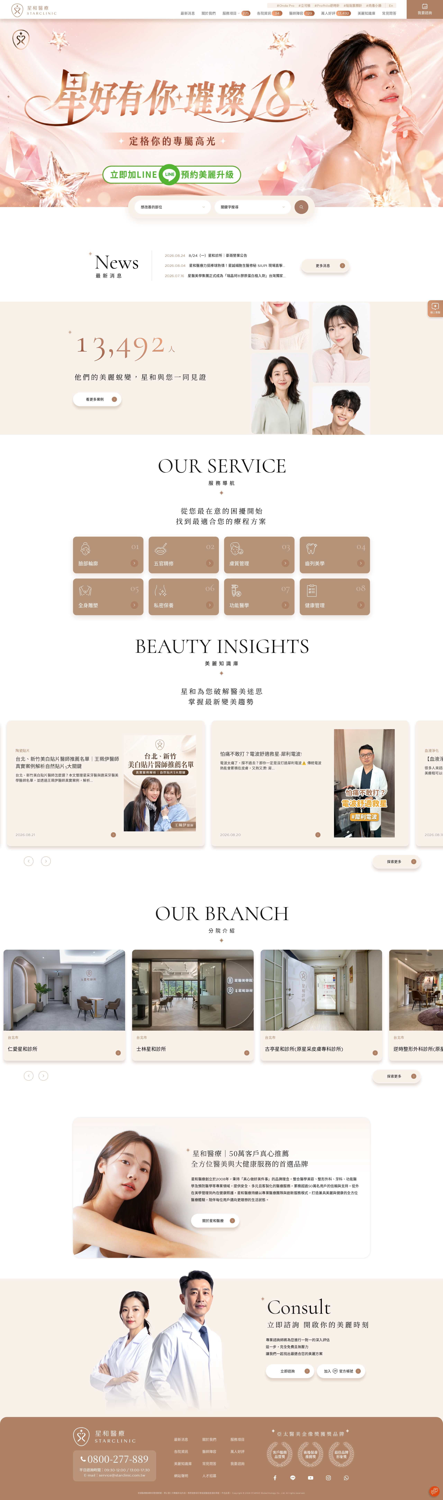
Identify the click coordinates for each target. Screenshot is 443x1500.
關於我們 (209, 1440)
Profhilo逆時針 (328, 5)
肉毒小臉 (375, 5)
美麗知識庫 (183, 1464)
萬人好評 (237, 1452)
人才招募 (209, 1476)
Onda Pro (287, 5)
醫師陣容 (209, 1452)
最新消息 (181, 1440)
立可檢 (306, 5)
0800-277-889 (118, 1458)
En (391, 5)
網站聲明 (181, 1476)
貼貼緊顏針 (354, 5)
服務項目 (237, 1440)
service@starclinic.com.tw (122, 1475)
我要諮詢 (237, 1464)
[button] (8, 91)
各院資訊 (181, 1452)
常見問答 (209, 1464)
